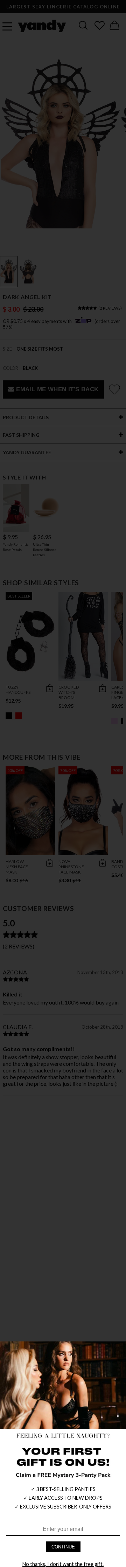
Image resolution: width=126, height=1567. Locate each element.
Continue (63, 1546)
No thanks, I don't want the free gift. (63, 1564)
